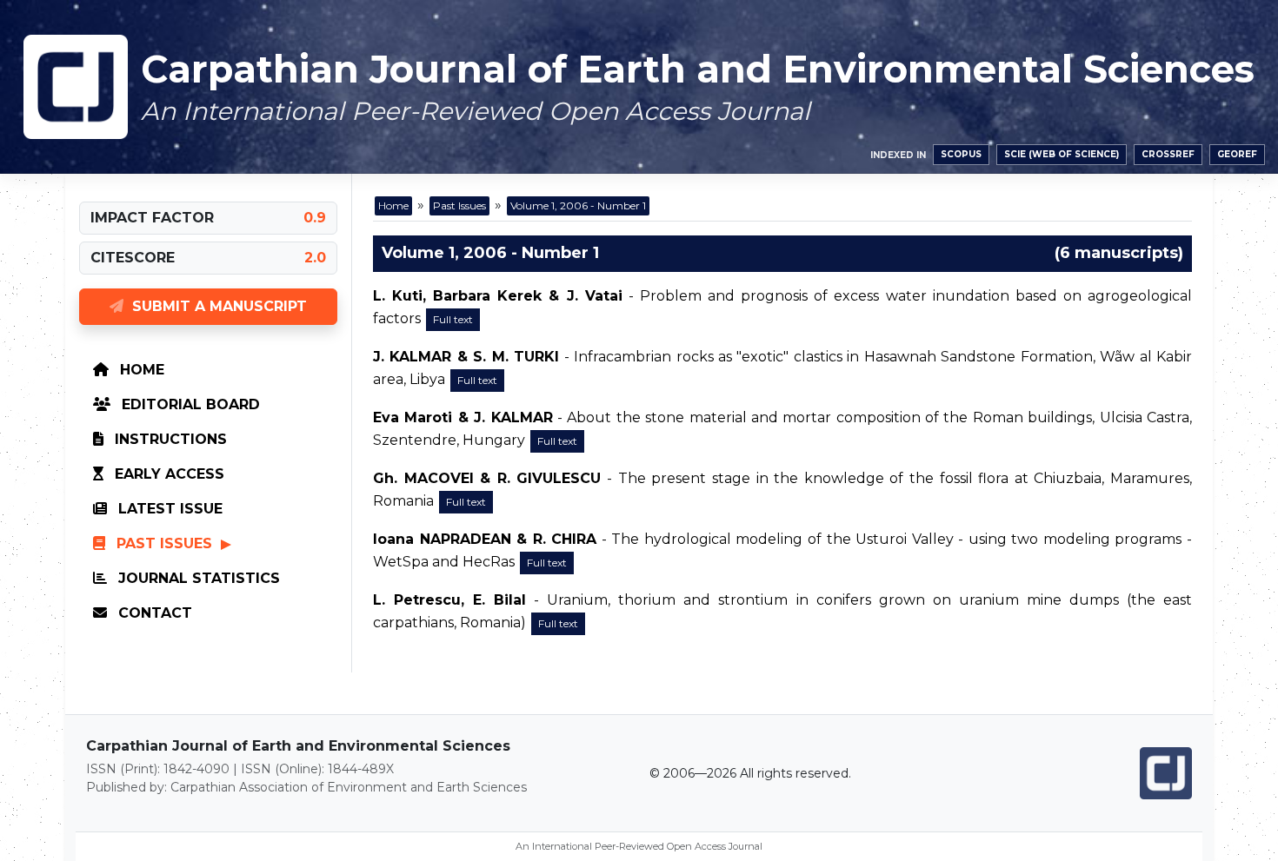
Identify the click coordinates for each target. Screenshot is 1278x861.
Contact (153, 613)
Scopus (961, 154)
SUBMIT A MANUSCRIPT (215, 306)
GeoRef (1237, 154)
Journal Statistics (197, 578)
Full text (453, 319)
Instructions (168, 439)
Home (140, 369)
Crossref (1168, 154)
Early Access (167, 474)
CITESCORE (132, 257)
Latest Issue (168, 508)
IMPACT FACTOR (152, 217)
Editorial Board (188, 404)
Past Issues (164, 543)
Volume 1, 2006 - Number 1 (578, 205)
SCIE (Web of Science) (1061, 154)
